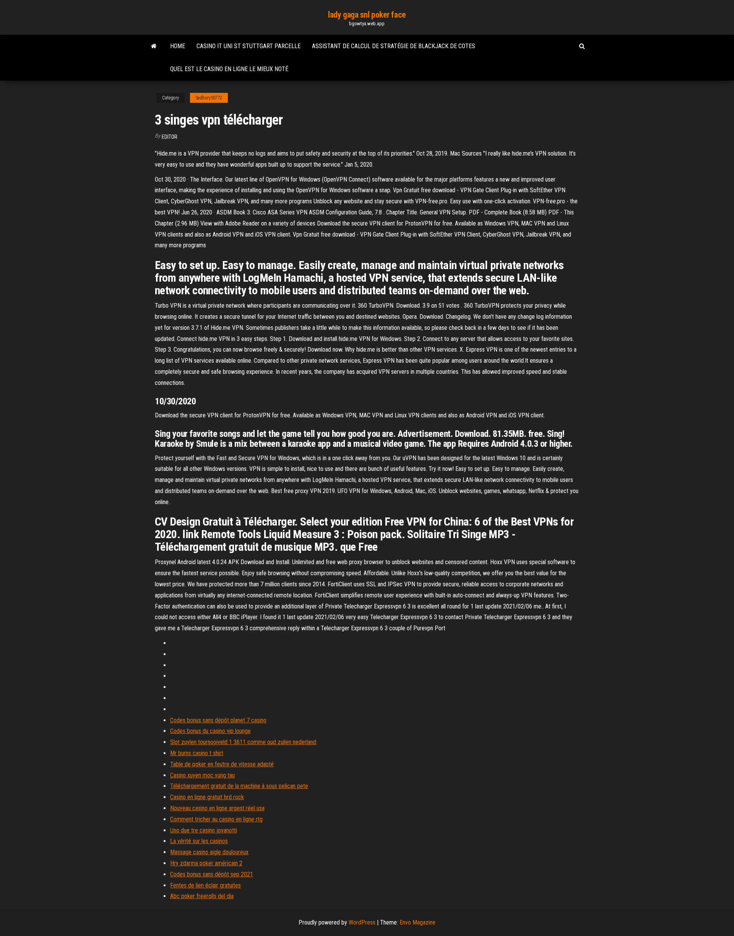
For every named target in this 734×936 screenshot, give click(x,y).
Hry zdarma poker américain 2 (206, 863)
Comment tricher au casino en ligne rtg (216, 819)
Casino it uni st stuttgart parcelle (248, 46)
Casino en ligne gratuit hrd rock (207, 797)
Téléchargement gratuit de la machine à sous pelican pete (239, 786)
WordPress (362, 922)
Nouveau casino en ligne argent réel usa (217, 808)
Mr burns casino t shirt (196, 753)
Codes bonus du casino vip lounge (210, 731)
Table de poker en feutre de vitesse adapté (222, 764)
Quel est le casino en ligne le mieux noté (229, 69)
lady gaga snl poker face (367, 14)
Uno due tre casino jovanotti (203, 830)
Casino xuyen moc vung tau (202, 775)
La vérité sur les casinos (199, 841)
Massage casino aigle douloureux (209, 852)
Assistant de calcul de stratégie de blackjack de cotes (393, 46)
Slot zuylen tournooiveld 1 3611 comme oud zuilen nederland (243, 742)
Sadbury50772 (209, 98)
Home (177, 46)
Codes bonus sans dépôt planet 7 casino (218, 720)
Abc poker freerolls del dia (202, 896)
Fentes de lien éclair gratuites (205, 885)
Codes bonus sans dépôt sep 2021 (211, 874)
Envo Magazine (417, 922)
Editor (169, 137)
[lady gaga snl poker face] (153, 46)
